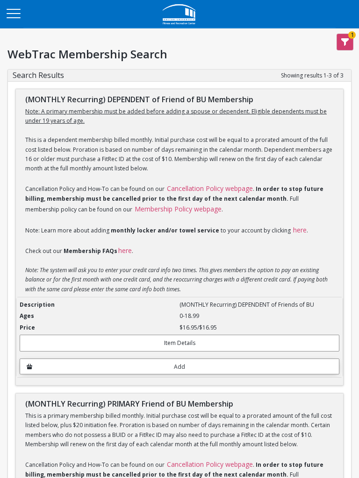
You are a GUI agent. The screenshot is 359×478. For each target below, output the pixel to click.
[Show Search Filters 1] (345, 42)
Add (179, 367)
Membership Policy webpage (178, 208)
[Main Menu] (13, 13)
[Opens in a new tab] (179, 25)
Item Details (179, 343)
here (300, 229)
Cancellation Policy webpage (210, 188)
